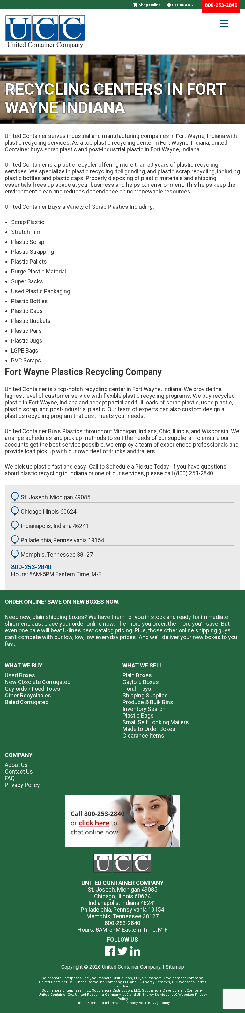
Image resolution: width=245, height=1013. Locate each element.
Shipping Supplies (145, 695)
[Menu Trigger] (224, 23)
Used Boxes (20, 675)
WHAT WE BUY (23, 665)
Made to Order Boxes (148, 728)
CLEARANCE (183, 5)
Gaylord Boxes (140, 682)
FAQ (10, 778)
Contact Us (19, 771)
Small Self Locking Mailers (155, 722)
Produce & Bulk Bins (147, 702)
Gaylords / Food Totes (32, 688)
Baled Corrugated (26, 702)
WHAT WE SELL (142, 665)
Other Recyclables (28, 695)
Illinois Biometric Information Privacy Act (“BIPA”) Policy (122, 1003)
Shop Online (149, 5)
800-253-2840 (31, 567)
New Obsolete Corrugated (38, 682)
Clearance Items (143, 735)
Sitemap (175, 967)
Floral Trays (136, 688)
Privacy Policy (22, 785)
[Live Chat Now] (122, 821)
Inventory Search (144, 708)
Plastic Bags (138, 715)
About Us (16, 765)
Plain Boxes (137, 675)
